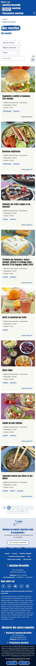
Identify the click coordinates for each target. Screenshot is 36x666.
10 (23, 512)
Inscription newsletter (19, 542)
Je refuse (12, 663)
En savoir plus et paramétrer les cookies (18, 658)
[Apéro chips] (18, 353)
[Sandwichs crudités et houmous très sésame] (18, 79)
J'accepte (24, 663)
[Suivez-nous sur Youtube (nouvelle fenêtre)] (15, 586)
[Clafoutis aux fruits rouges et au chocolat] (18, 187)
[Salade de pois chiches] (18, 406)
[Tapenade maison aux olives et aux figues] (18, 459)
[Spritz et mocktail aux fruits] (18, 301)
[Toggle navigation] (34, 13)
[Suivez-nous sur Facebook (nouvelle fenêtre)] (3, 586)
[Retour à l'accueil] (8, 2)
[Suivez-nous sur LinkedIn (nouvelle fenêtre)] (9, 586)
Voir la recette (27, 117)
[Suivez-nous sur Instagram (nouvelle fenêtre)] (21, 586)
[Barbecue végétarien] (18, 135)
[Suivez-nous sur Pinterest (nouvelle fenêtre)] (27, 586)
